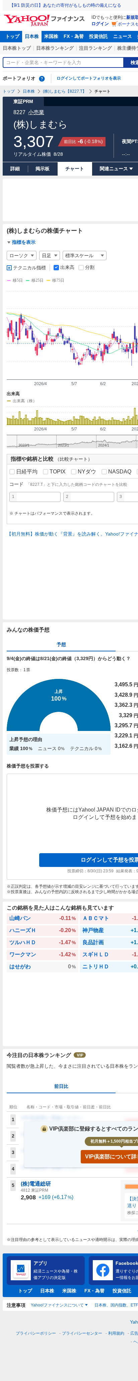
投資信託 (98, 36)
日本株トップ (17, 48)
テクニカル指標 (29, 267)
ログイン (100, 23)
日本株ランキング (55, 48)
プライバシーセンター (82, 1333)
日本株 (32, 36)
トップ (12, 36)
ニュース (122, 36)
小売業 (36, 112)
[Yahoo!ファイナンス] (45, 16)
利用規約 (116, 1333)
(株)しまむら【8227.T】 (64, 91)
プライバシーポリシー (36, 1333)
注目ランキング (95, 48)
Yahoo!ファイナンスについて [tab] (57, 1305)
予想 (61, 644)
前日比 (61, 1086)
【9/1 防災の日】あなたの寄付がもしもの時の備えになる (65, 5)
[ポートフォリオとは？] (42, 78)
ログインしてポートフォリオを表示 (89, 78)
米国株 (51, 36)
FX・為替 (74, 36)
